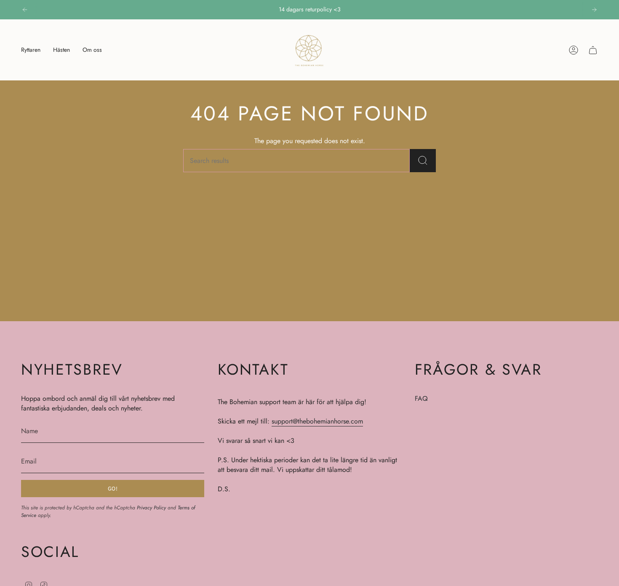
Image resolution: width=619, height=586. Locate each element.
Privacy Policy (151, 507)
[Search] (423, 160)
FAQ (421, 398)
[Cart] (593, 50)
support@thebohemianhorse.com (317, 421)
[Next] (594, 9)
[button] (31, 50)
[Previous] (25, 9)
